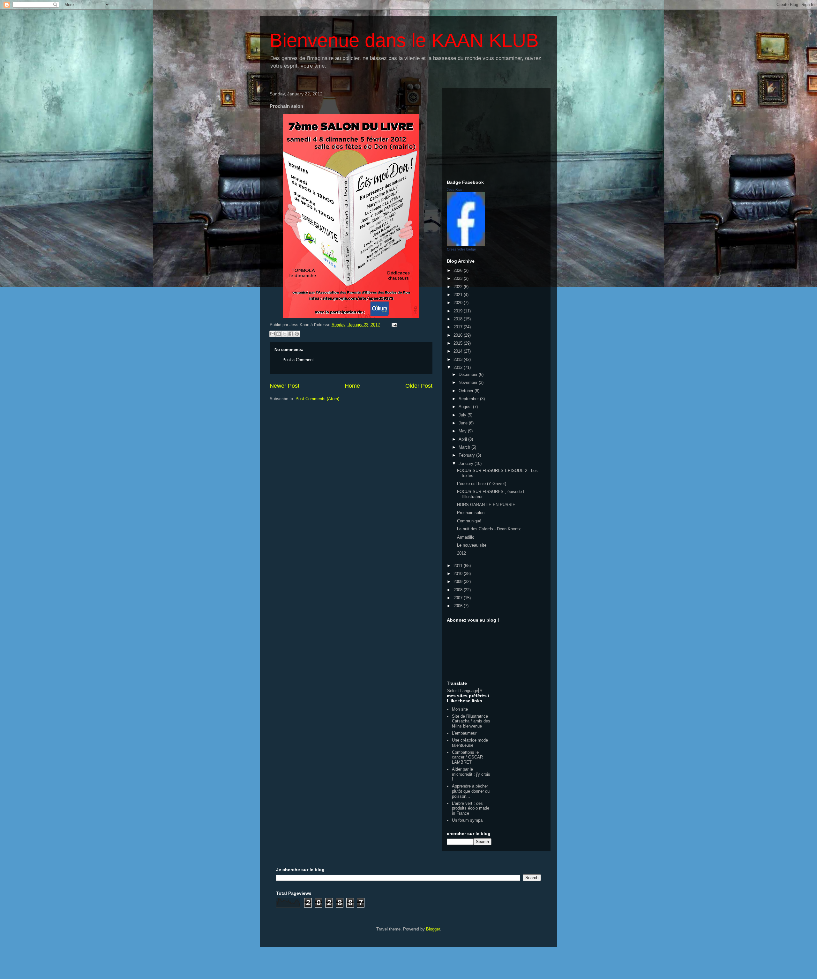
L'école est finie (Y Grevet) (481, 483)
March (465, 447)
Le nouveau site (471, 545)
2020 (458, 302)
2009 (458, 581)
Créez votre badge (461, 249)
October (467, 390)
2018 (458, 319)
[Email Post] (393, 324)
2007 (458, 597)
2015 (458, 343)
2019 (458, 311)
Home (352, 386)
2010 (458, 573)
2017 (458, 327)
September (469, 398)
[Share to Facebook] (291, 334)
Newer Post (284, 386)
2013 (458, 359)
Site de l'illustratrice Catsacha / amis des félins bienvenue (471, 721)
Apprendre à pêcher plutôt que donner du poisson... (471, 791)
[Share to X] (284, 334)
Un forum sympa (467, 820)
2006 (458, 605)
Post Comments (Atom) (317, 398)
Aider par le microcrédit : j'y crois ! (471, 774)
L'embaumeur (464, 733)
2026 (458, 270)
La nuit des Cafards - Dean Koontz (489, 529)
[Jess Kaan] (466, 244)
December (469, 374)
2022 (458, 286)
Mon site (460, 709)
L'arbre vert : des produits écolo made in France (470, 808)
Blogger (433, 929)
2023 (458, 278)
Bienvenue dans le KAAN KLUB (404, 40)
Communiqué (469, 521)
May (463, 431)
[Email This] (272, 334)
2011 (458, 565)
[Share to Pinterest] (297, 334)
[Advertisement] (496, 133)
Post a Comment (298, 359)
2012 (458, 367)
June (464, 423)
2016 (458, 335)
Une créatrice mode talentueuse (470, 743)
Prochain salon (470, 512)
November (469, 382)
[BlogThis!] (278, 334)
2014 (458, 351)
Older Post (418, 386)
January (467, 463)
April (463, 439)
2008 (458, 589)
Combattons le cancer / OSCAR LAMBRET (467, 757)
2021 (458, 294)
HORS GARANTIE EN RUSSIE (486, 504)
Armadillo (465, 537)
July (463, 415)
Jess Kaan (455, 189)
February (467, 455)
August (466, 406)
